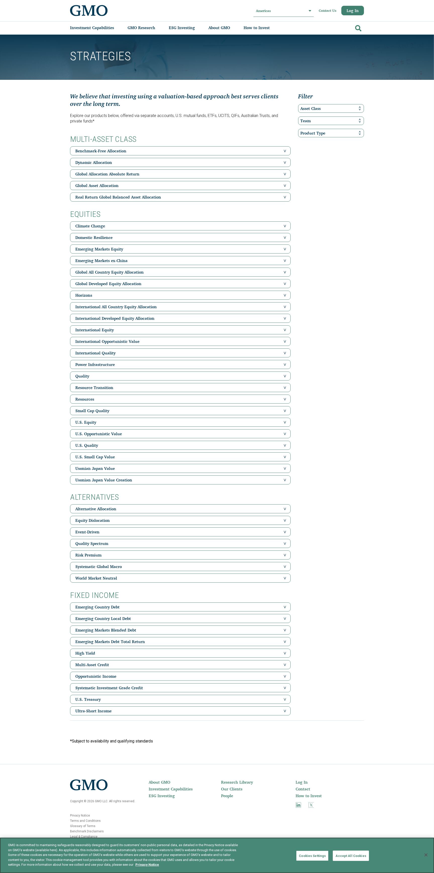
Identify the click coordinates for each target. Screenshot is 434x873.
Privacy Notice (80, 815)
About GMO (159, 782)
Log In (353, 10)
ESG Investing (162, 795)
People (227, 795)
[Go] (357, 27)
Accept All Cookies (351, 855)
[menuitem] (97, 28)
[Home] (89, 10)
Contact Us (327, 10)
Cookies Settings (312, 855)
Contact (303, 788)
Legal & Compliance (83, 836)
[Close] (425, 854)
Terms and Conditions (85, 821)
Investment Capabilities (171, 788)
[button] (285, 151)
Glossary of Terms (82, 826)
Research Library (237, 782)
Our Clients (231, 788)
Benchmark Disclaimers (87, 831)
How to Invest (309, 795)
